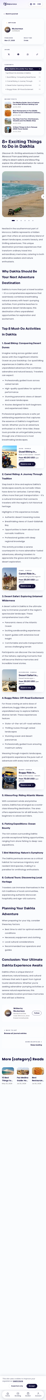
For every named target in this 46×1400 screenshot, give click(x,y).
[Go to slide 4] (25, 220)
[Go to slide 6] (32, 220)
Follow (36, 1013)
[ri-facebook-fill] (18, 54)
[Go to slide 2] (17, 220)
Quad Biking (11, 343)
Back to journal (12, 14)
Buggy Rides (11, 697)
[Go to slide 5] (28, 220)
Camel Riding (12, 474)
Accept (32, 1386)
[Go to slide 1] (13, 220)
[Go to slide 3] (21, 220)
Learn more (18, 1381)
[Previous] (2, 196)
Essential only (17, 1386)
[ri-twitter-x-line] (9, 54)
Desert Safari (12, 596)
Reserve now (26, 464)
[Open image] (23, 194)
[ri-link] (37, 54)
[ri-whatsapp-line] (28, 54)
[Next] (43, 196)
